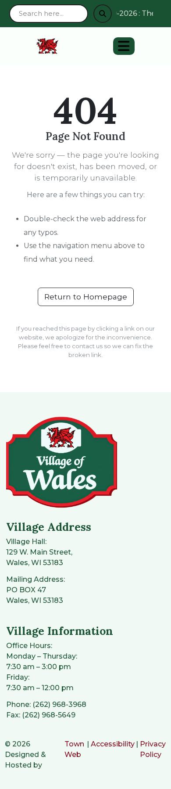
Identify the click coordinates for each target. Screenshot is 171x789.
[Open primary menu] (124, 46)
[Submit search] (102, 13)
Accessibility (113, 744)
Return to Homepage (85, 296)
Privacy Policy (153, 749)
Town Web (74, 749)
